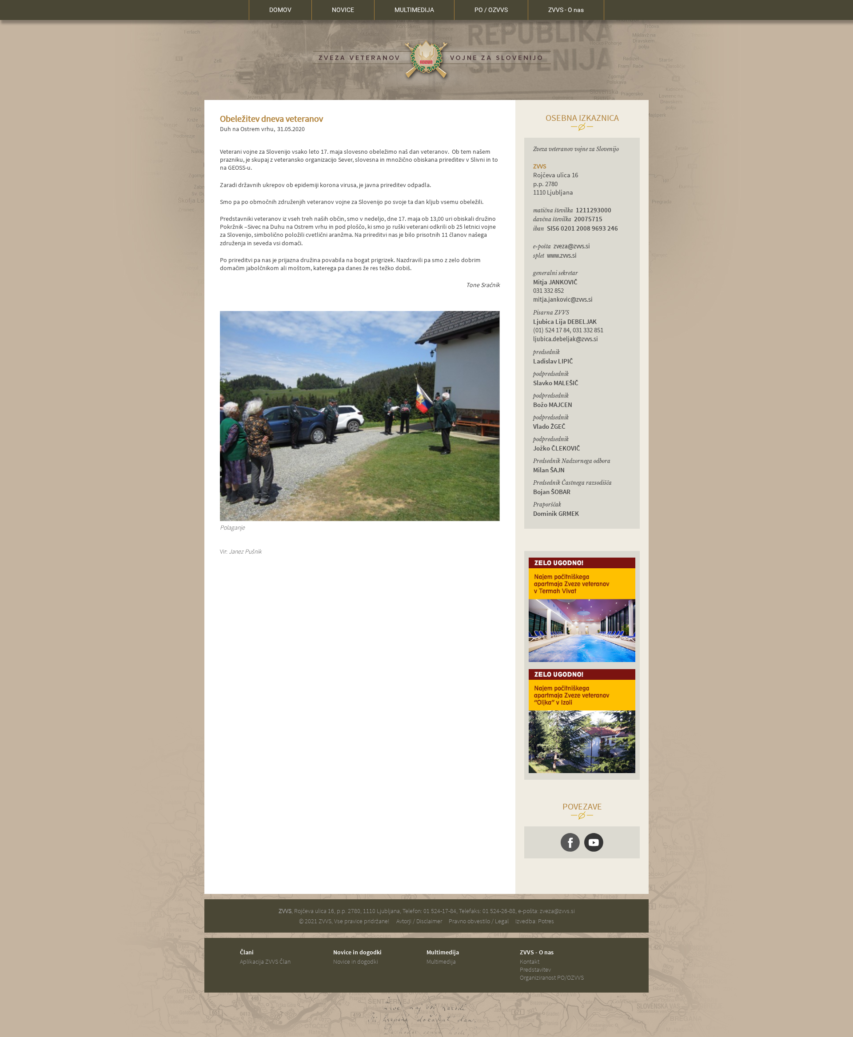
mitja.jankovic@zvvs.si (563, 299)
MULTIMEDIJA (414, 9)
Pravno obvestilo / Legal (479, 921)
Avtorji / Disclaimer (419, 921)
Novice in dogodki (355, 961)
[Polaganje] (360, 519)
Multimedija (441, 961)
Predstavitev (535, 969)
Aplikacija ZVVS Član (265, 961)
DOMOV (280, 9)
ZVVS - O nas (566, 9)
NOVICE (343, 9)
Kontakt (529, 961)
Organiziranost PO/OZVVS (552, 977)
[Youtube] (593, 842)
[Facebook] (570, 842)
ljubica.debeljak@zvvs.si (565, 339)
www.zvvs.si (562, 255)
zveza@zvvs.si (572, 246)
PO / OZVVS (491, 9)
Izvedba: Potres (534, 921)
